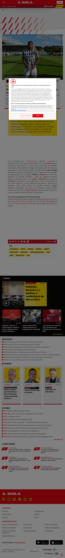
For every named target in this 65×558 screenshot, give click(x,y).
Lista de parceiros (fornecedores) (18, 110)
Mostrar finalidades (26, 115)
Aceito (37, 115)
